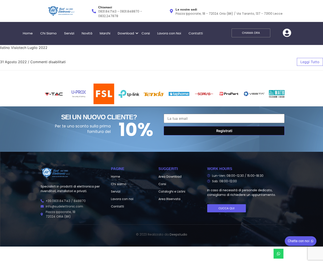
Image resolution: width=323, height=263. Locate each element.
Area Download (169, 176)
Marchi (105, 33)
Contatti (196, 33)
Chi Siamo (48, 33)
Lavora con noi (122, 199)
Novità (87, 33)
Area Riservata (169, 199)
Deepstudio (178, 234)
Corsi (146, 33)
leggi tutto (309, 62)
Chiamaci (105, 7)
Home (28, 33)
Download (126, 33)
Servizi (69, 33)
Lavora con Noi (169, 33)
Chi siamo (118, 184)
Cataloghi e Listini (171, 191)
